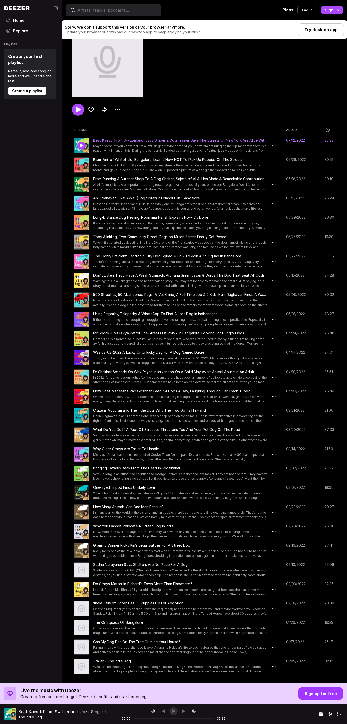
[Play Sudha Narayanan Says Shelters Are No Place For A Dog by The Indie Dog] (81, 570)
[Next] (184, 711)
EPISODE (80, 130)
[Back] (163, 711)
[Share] (104, 110)
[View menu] (118, 110)
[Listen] (78, 110)
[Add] (91, 110)
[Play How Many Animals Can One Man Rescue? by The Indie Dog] (81, 512)
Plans (287, 9)
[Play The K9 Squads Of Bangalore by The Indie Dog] (81, 628)
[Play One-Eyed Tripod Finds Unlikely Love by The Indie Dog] (81, 493)
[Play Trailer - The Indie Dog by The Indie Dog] (81, 666)
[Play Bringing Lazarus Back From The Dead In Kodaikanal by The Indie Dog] (81, 473)
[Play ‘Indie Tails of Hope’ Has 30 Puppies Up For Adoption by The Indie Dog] (81, 608)
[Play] (173, 711)
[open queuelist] (321, 714)
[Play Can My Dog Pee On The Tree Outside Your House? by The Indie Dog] (81, 647)
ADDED (291, 130)
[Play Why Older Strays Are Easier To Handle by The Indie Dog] (81, 454)
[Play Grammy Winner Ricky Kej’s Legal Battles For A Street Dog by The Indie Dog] (81, 551)
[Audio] (339, 714)
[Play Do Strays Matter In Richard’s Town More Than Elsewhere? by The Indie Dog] (81, 589)
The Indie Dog (30, 717)
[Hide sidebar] (56, 8)
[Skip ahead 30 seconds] (194, 711)
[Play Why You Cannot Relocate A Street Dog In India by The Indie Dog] (81, 531)
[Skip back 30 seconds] (153, 711)
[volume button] (330, 714)
